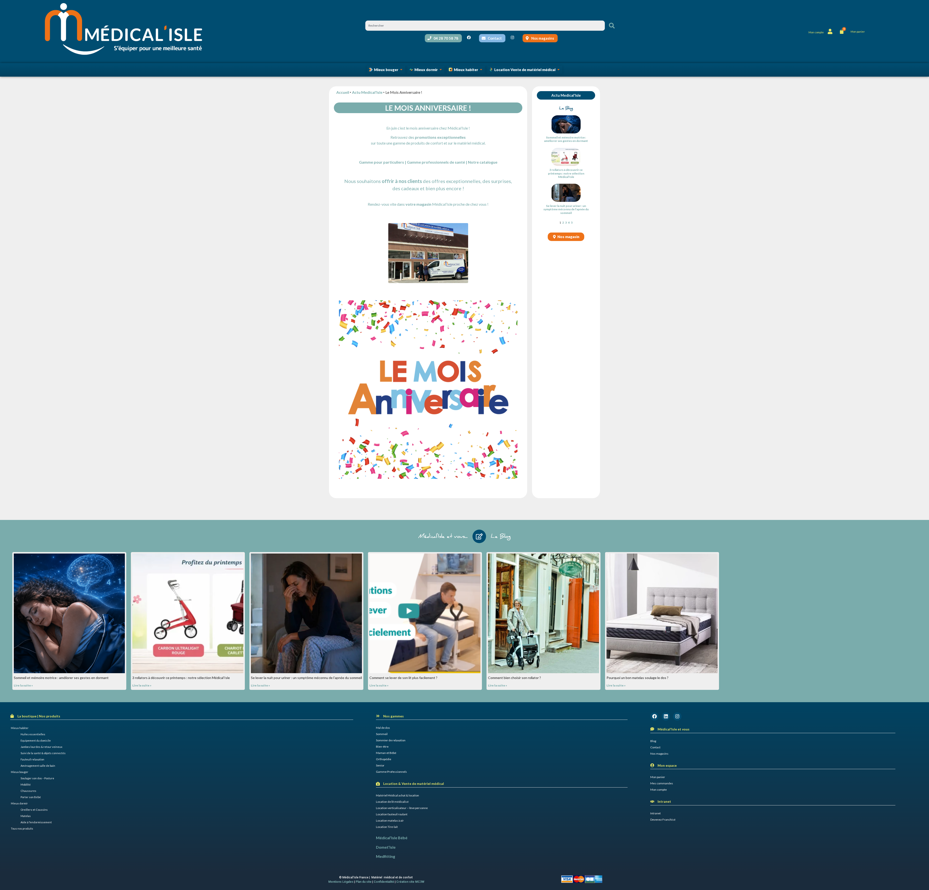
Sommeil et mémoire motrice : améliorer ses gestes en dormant (566, 139)
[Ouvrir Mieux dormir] (440, 70)
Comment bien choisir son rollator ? (514, 678)
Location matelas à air (390, 820)
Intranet (655, 813)
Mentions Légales (340, 881)
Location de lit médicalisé (392, 801)
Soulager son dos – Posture (37, 778)
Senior (380, 765)
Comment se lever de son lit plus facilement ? (403, 678)
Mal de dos (383, 728)
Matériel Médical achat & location (397, 795)
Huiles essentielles (33, 734)
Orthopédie (383, 759)
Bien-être (382, 746)
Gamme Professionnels (391, 771)
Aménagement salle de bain (38, 765)
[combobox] (485, 26)
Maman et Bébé (386, 753)
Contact (655, 747)
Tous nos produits (22, 828)
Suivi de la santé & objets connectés (43, 753)
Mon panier (657, 777)
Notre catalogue (482, 162)
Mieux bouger (19, 771)
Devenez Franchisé (662, 819)
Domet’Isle (386, 847)
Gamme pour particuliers (381, 162)
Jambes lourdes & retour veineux (41, 746)
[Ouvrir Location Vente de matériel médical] (558, 70)
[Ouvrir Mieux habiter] (481, 70)
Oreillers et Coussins (34, 809)
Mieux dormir (19, 803)
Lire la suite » (23, 685)
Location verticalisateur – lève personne (402, 808)
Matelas (26, 815)
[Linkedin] (666, 716)
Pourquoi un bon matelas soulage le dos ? (637, 678)
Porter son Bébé (31, 797)
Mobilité (26, 784)
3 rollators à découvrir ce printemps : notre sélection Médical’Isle (566, 173)
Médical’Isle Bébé (391, 837)
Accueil (342, 92)
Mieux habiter (20, 728)
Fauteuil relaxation (32, 759)
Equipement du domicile (36, 740)
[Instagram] (677, 716)
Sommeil (382, 734)
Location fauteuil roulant (391, 814)
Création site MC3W (410, 881)
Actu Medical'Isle (367, 92)
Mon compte (816, 32)
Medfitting (385, 856)
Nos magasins (659, 753)
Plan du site (364, 881)
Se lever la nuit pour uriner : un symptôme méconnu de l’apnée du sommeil (566, 209)
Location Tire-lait (387, 827)
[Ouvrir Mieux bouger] (401, 70)
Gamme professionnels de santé (436, 162)
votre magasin (418, 204)
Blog (653, 741)
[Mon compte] (830, 31)
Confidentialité (384, 881)
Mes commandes (661, 783)
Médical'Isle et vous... (443, 536)
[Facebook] (654, 716)
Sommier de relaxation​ (390, 740)
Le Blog (501, 536)
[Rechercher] (612, 26)
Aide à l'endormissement (36, 822)
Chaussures (28, 790)
